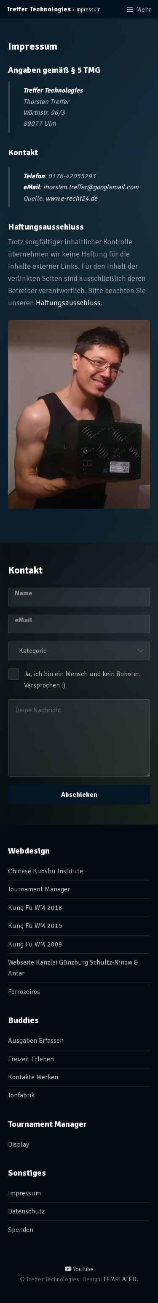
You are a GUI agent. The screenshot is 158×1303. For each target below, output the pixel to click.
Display (18, 1144)
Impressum (24, 1193)
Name (23, 593)
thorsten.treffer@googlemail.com (91, 187)
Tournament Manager (39, 889)
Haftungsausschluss (68, 302)
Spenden (20, 1230)
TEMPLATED (120, 1279)
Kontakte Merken (33, 1077)
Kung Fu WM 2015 (35, 926)
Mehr (143, 9)
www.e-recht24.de (71, 198)
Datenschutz (26, 1211)
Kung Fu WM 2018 (35, 908)
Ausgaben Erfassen (36, 1040)
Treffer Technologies (39, 9)
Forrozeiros (24, 992)
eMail (23, 620)
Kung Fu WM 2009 (35, 944)
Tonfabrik (21, 1095)
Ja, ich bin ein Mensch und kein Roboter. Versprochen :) (82, 679)
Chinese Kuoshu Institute (45, 871)
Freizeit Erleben (31, 1059)
